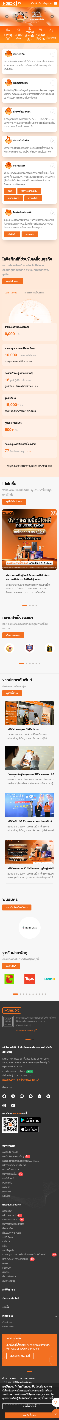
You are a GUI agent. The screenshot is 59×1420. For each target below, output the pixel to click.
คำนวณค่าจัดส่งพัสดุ (29, 36)
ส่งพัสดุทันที (8, 37)
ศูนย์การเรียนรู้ (8, 1281)
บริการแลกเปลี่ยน (29, 191)
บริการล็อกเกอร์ (9, 1215)
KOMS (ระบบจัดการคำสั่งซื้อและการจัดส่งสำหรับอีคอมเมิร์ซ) (26, 1254)
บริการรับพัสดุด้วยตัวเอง (13, 1224)
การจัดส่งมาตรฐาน (10, 1152)
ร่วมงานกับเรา (8, 1327)
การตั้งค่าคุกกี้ (29, 1406)
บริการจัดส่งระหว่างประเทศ (13, 1165)
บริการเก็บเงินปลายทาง (12, 1169)
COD (10, 191)
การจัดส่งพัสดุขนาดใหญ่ (13, 1156)
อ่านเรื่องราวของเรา (24, 1030)
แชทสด (5, 1263)
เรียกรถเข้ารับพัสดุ (10, 1219)
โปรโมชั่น (6, 1196)
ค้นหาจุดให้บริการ (40, 37)
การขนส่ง (29, 234)
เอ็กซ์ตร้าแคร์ (13, 198)
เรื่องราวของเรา (13, 635)
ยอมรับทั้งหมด (29, 1415)
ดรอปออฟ (7, 1211)
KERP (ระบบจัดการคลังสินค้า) (15, 1259)
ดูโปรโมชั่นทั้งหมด (14, 501)
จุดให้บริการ (7, 1237)
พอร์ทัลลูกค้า (8, 1250)
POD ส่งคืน (33, 198)
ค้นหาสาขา (11, 966)
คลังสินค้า (12, 234)
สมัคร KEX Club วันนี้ (20, 1356)
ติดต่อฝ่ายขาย (12, 281)
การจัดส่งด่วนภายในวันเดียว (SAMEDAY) (20, 1161)
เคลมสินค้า (6, 1268)
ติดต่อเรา (51, 38)
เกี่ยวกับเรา (7, 1322)
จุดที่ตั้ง (5, 1307)
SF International (27, 1378)
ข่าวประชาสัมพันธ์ (10, 1298)
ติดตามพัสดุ (18, 36)
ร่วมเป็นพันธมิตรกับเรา (17, 907)
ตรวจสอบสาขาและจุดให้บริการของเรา (18, 1080)
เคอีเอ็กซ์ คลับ (8, 1290)
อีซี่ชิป (4, 1246)
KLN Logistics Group (22, 1382)
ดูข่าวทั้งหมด (12, 693)
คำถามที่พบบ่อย (9, 1276)
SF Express (11, 1378)
